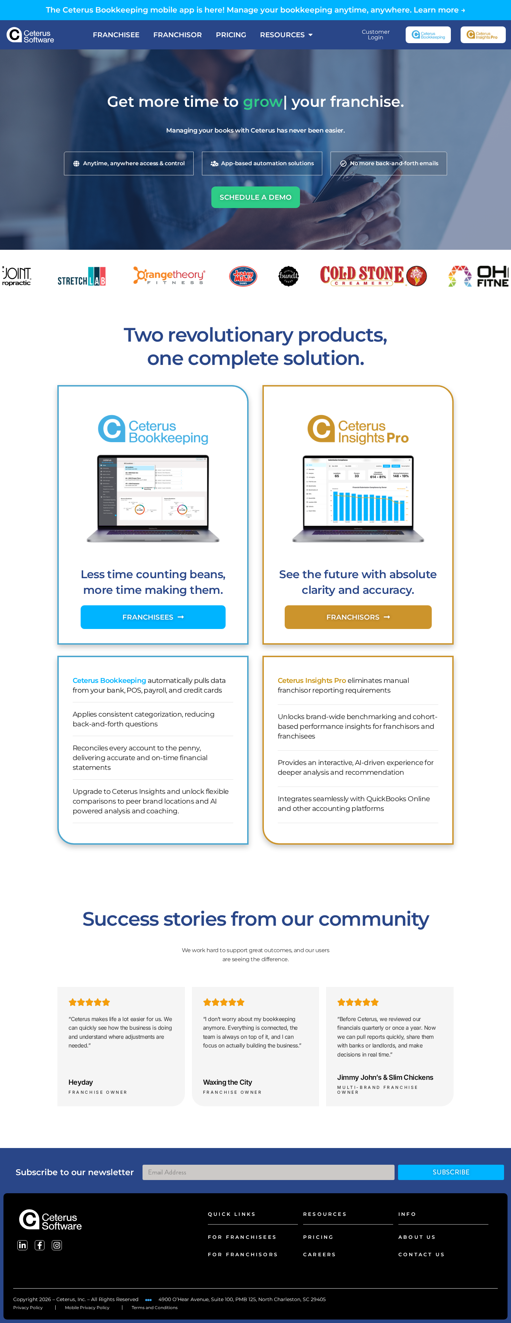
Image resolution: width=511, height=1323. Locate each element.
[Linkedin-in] (22, 1245)
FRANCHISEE (116, 35)
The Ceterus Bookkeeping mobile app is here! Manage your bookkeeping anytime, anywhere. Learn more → (255, 10)
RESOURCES (282, 35)
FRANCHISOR (177, 35)
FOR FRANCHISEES (242, 1237)
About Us (417, 1237)
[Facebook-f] (40, 1245)
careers (319, 1254)
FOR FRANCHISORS (243, 1254)
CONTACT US (421, 1254)
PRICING (231, 35)
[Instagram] (57, 1245)
